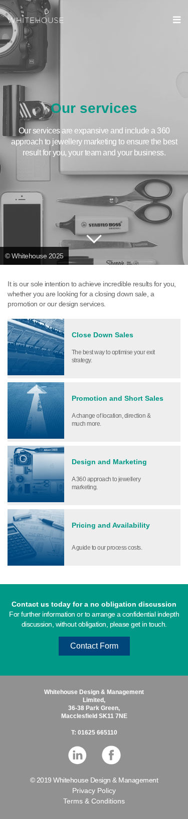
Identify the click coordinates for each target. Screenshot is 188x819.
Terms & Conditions (94, 801)
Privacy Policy (94, 791)
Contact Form (94, 646)
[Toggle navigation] (176, 19)
